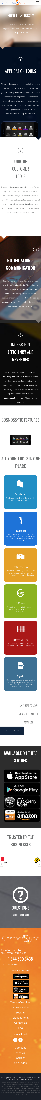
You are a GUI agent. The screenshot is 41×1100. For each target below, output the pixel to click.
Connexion (20, 1062)
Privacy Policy (20, 1007)
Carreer (20, 1057)
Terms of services (20, 1002)
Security (20, 1012)
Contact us (20, 1022)
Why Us (20, 1052)
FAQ (20, 1027)
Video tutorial (20, 1017)
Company (20, 1047)
